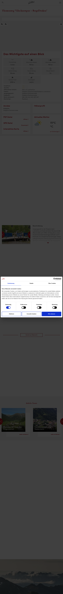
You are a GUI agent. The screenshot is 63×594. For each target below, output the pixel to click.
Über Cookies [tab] (52, 283)
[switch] (24, 308)
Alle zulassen (51, 314)
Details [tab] (31, 283)
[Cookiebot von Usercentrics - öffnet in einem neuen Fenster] (54, 279)
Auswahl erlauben (31, 314)
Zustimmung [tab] (11, 283)
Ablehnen (11, 314)
